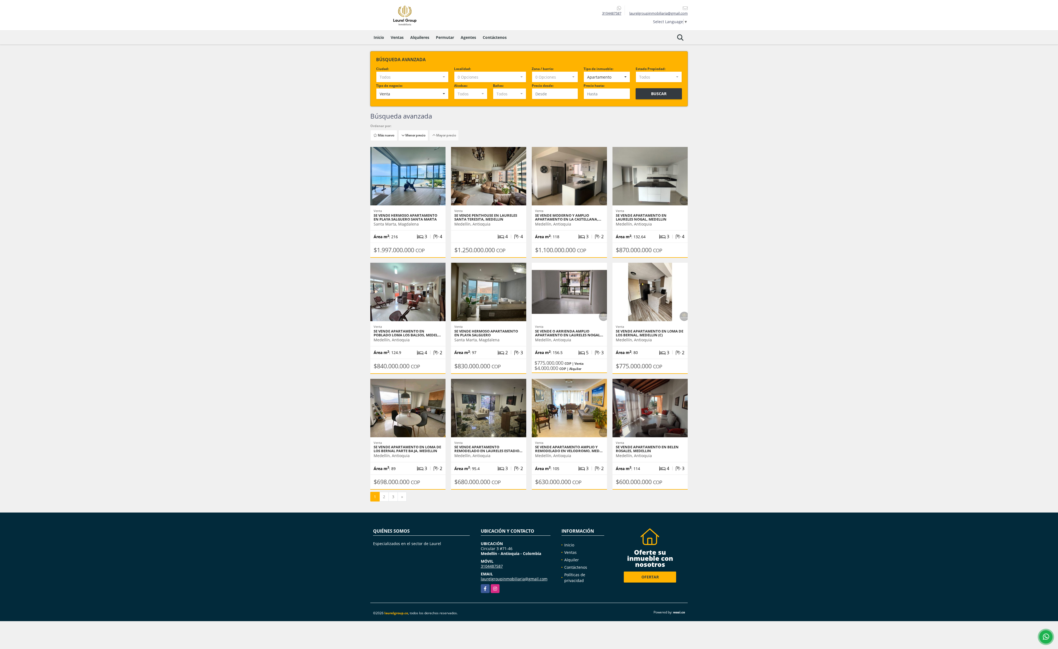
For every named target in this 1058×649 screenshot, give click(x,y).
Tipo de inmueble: (598, 68)
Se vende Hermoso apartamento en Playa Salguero (486, 333)
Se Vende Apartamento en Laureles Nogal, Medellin (641, 217)
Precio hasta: (594, 85)
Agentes (468, 37)
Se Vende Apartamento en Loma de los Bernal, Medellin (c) (649, 333)
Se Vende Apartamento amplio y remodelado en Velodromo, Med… (569, 449)
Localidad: (462, 68)
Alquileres (419, 37)
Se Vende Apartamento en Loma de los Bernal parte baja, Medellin (407, 449)
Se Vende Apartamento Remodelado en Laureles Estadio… (488, 449)
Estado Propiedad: (650, 68)
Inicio (379, 37)
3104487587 (611, 13)
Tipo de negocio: (389, 85)
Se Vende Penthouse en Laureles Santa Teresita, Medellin (485, 217)
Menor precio (414, 135)
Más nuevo (385, 135)
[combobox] (412, 76)
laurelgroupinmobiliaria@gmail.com (514, 578)
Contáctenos (495, 37)
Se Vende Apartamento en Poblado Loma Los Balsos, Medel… (407, 333)
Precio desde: (543, 85)
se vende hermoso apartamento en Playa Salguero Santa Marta (405, 217)
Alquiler (571, 559)
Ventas (397, 37)
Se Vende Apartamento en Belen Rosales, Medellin (647, 449)
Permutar (445, 37)
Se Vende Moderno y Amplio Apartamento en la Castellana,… (568, 217)
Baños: (498, 85)
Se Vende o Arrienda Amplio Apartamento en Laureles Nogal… (569, 333)
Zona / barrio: (543, 68)
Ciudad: (382, 68)
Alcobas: (461, 85)
